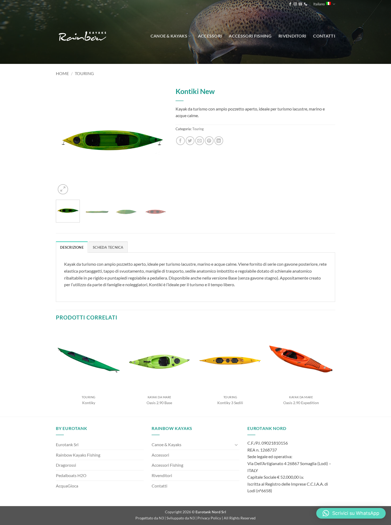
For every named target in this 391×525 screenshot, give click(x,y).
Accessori (210, 35)
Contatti (324, 35)
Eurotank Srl (67, 444)
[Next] (158, 140)
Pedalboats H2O (71, 475)
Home (62, 73)
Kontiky (88, 402)
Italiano (319, 4)
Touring (84, 73)
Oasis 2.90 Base (159, 402)
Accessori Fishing (250, 35)
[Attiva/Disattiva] (236, 444)
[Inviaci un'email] (300, 4)
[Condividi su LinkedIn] (218, 140)
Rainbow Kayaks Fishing (78, 454)
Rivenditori (292, 35)
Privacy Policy (209, 518)
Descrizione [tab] (72, 247)
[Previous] (65, 140)
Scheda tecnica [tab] (108, 247)
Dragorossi (66, 464)
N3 (161, 518)
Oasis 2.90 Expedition (301, 402)
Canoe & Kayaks (169, 35)
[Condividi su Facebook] (180, 140)
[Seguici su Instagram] (295, 4)
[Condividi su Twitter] (190, 140)
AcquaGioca (67, 485)
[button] (63, 189)
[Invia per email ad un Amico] (199, 140)
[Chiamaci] (305, 4)
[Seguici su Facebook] (290, 4)
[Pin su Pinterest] (209, 140)
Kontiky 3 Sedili (230, 402)
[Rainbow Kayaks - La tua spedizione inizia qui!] (82, 36)
